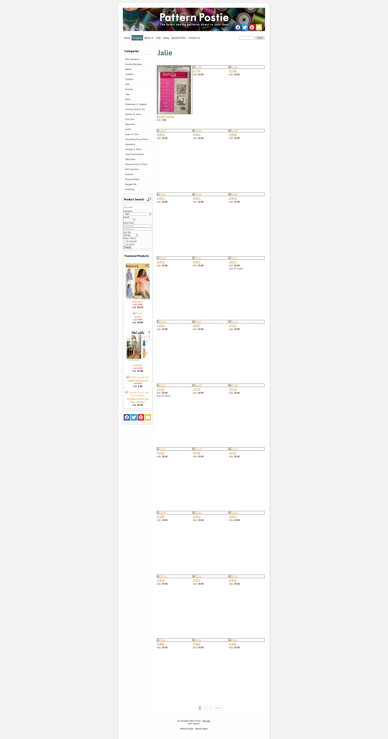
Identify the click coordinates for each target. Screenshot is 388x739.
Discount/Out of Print (136, 164)
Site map (206, 720)
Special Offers (178, 37)
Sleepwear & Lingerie (136, 104)
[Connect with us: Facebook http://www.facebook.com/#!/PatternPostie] (238, 28)
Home (127, 37)
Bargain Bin (130, 184)
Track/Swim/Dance (134, 154)
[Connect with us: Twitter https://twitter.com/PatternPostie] (245, 28)
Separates (130, 144)
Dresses (129, 89)
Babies (128, 69)
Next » (219, 707)
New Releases (132, 59)
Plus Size (129, 119)
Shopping (137, 37)
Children (129, 79)
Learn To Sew (132, 134)
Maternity (130, 124)
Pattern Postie (195, 720)
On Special (131, 241)
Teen (127, 84)
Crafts (128, 129)
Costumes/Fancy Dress (136, 139)
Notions (129, 174)
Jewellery (130, 189)
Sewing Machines (133, 64)
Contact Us (194, 37)
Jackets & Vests (133, 114)
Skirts (128, 99)
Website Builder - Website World (193, 728)
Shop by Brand (132, 179)
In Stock (130, 244)
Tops (127, 94)
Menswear (130, 159)
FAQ (158, 37)
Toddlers (129, 74)
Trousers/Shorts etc (135, 109)
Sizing (166, 37)
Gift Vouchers (132, 169)
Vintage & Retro (133, 149)
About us (149, 37)
